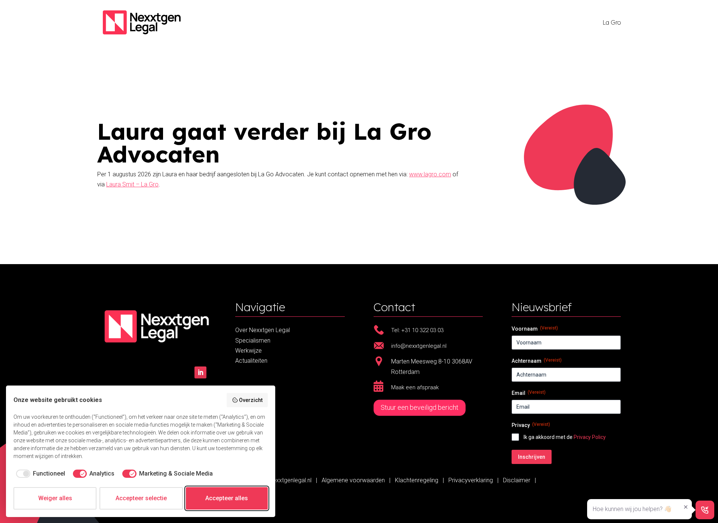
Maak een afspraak (415, 387)
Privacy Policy (590, 437)
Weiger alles (55, 498)
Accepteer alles (226, 498)
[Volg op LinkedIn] (200, 372)
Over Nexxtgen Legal (262, 330)
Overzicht (251, 400)
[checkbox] (39, 473)
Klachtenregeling (416, 480)
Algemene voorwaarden (354, 480)
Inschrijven (531, 457)
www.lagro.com (430, 174)
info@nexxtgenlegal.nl (283, 480)
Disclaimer (516, 480)
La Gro (611, 22)
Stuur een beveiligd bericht (419, 407)
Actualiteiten (251, 360)
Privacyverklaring (470, 480)
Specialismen (252, 340)
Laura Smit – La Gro (132, 184)
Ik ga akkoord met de (565, 437)
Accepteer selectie (141, 498)
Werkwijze (248, 350)
